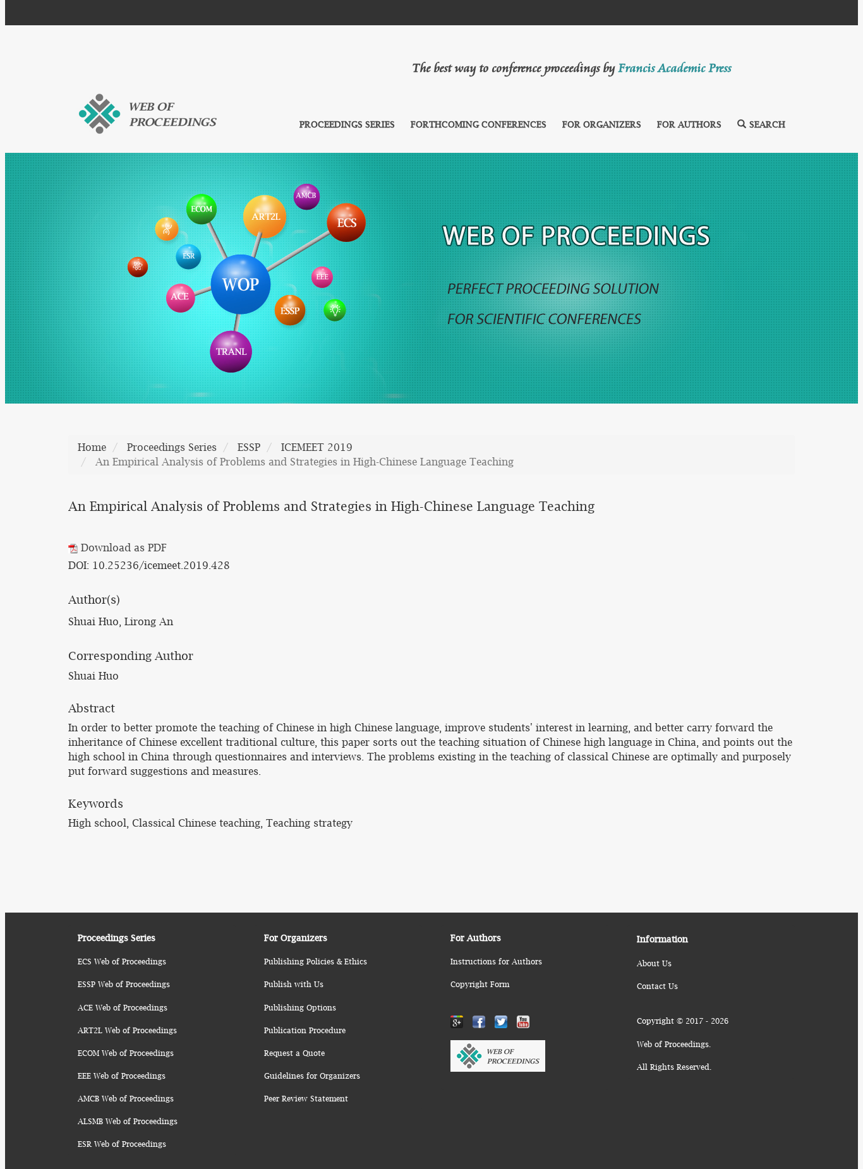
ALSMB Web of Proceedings (128, 1121)
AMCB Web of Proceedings (126, 1098)
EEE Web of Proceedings (122, 1076)
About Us (654, 963)
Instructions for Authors (496, 961)
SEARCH (767, 124)
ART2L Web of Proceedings (127, 1030)
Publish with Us (293, 984)
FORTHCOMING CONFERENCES (478, 124)
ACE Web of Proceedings (122, 1007)
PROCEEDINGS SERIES (347, 124)
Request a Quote (294, 1053)
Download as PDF (122, 547)
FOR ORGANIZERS (601, 124)
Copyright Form (479, 984)
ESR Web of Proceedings (122, 1144)
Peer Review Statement (306, 1098)
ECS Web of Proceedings (122, 961)
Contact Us (657, 986)
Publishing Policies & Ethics (315, 961)
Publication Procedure (305, 1030)
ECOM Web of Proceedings (126, 1053)
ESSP (249, 447)
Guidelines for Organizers (312, 1076)
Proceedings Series (172, 447)
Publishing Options (300, 1007)
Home (92, 447)
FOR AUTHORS (689, 124)
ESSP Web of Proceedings (124, 984)
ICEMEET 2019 (317, 447)
